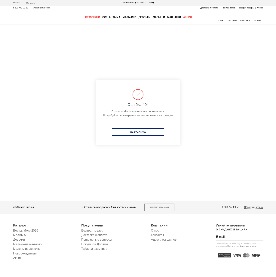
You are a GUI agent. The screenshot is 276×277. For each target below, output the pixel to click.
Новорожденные (25, 253)
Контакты (157, 235)
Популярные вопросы (96, 239)
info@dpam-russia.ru (24, 207)
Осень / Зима (111, 17)
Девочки (144, 17)
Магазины (30, 3)
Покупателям (92, 225)
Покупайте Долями (94, 244)
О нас (260, 8)
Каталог (19, 225)
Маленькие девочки (27, 248)
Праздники (92, 17)
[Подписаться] (259, 237)
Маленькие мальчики (27, 244)
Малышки (174, 17)
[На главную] (29, 17)
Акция (187, 17)
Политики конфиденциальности (241, 246)
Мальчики (129, 17)
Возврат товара (246, 8)
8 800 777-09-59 (20, 8)
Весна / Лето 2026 (25, 230)
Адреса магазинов (164, 239)
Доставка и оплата (209, 8)
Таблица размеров (94, 248)
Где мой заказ (228, 8)
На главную (138, 132)
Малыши (159, 17)
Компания (159, 225)
